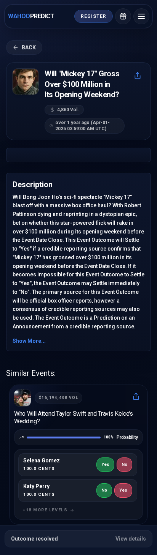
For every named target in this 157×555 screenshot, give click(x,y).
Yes (105, 464)
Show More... (29, 341)
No (124, 464)
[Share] (137, 75)
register (93, 16)
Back (29, 47)
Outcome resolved (78, 539)
